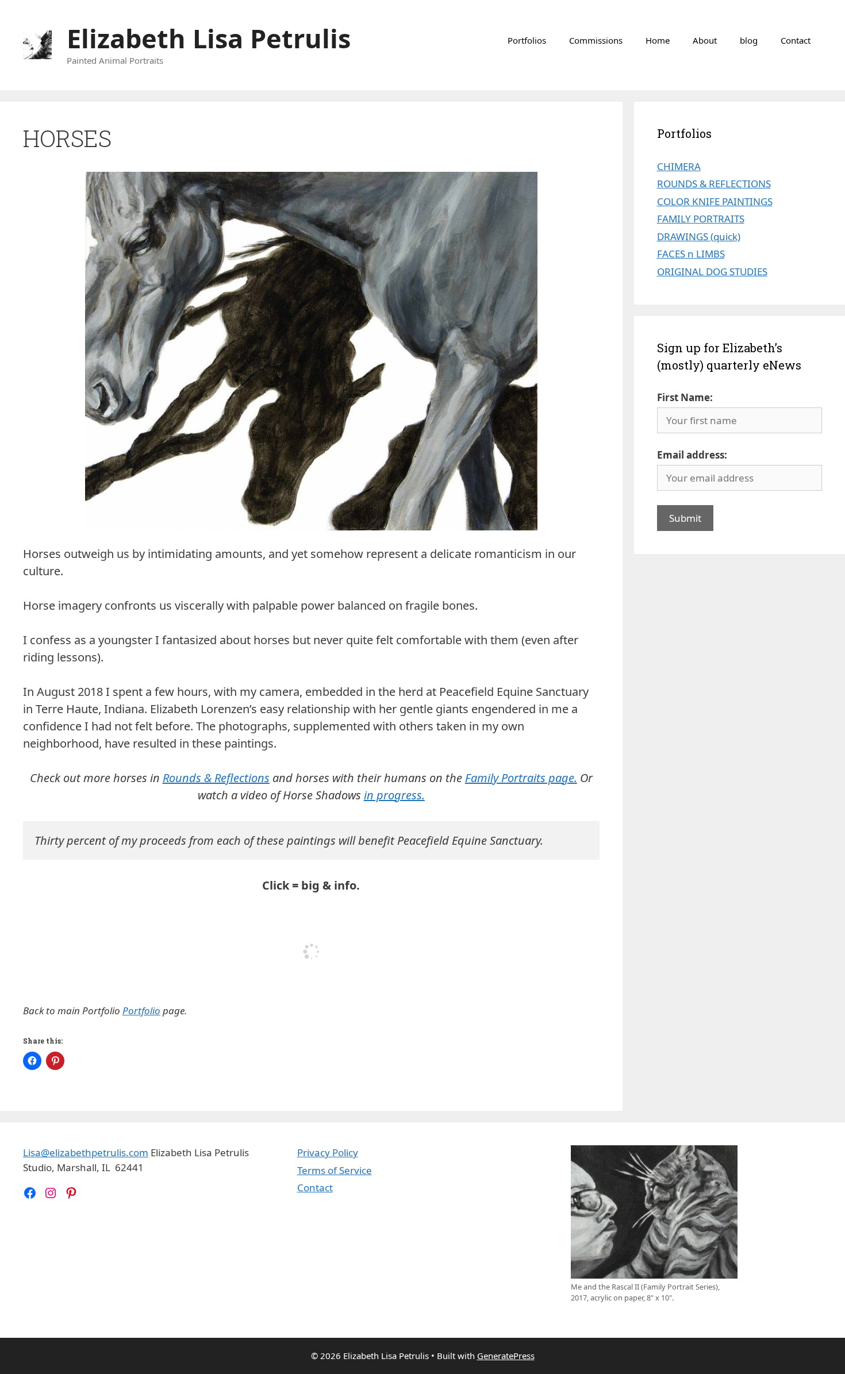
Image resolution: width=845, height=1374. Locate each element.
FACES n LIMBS (691, 253)
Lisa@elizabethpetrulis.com (85, 1152)
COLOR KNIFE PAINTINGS (715, 201)
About (705, 40)
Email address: (692, 454)
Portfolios (527, 40)
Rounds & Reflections (216, 778)
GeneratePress (506, 1355)
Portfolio (141, 1010)
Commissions (596, 40)
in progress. (394, 795)
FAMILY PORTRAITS (700, 218)
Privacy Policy (327, 1152)
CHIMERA (679, 166)
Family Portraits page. (521, 778)
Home (658, 40)
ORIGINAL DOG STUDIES (712, 271)
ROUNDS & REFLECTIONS (714, 183)
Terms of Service (334, 1170)
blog (749, 40)
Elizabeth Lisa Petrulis (209, 38)
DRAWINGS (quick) (698, 236)
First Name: (685, 397)
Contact (796, 40)
